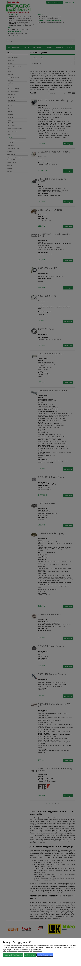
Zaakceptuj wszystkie (45, 955)
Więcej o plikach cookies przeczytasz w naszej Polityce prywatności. (22, 951)
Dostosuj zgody (30, 955)
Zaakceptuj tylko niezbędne (13, 955)
